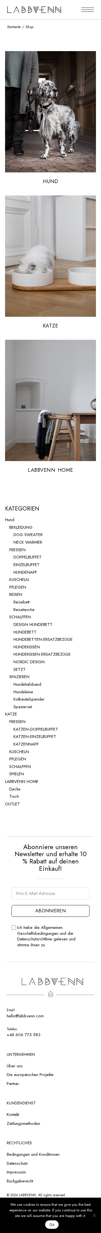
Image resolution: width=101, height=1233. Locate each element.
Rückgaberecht (20, 1181)
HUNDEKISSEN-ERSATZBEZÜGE (42, 654)
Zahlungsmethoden (23, 1123)
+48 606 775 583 (23, 1035)
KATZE (11, 714)
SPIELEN (16, 774)
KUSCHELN (19, 579)
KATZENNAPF (26, 744)
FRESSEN (17, 550)
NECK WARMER (27, 542)
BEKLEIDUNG (21, 527)
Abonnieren (50, 911)
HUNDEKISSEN (26, 647)
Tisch (14, 796)
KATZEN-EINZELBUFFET (34, 736)
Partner (13, 1084)
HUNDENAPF (25, 572)
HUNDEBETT (24, 632)
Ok (51, 1224)
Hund (9, 520)
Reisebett (21, 602)
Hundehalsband (27, 684)
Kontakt (13, 1114)
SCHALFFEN (20, 617)
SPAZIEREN (19, 677)
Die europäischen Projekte (30, 1075)
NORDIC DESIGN (29, 662)
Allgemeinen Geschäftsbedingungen (40, 930)
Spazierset (22, 707)
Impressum (16, 1172)
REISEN (15, 594)
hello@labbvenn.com (25, 1016)
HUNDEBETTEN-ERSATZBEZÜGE (43, 639)
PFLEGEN (17, 587)
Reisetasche (24, 610)
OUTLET (12, 804)
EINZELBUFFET (26, 565)
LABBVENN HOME (21, 781)
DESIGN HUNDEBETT (32, 624)
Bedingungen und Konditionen (33, 1154)
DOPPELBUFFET (27, 557)
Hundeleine (23, 692)
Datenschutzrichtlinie (34, 939)
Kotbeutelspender (29, 699)
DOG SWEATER (28, 535)
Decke (14, 789)
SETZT (19, 669)
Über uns (15, 1066)
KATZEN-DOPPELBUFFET (35, 729)
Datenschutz (17, 1163)
